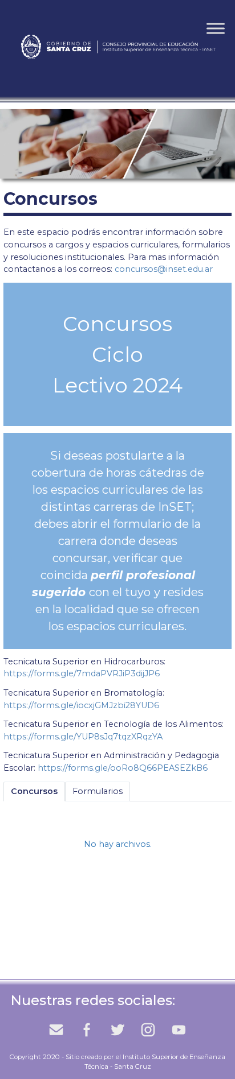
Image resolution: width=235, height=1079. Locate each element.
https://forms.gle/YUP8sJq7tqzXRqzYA (83, 736)
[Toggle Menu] (215, 28)
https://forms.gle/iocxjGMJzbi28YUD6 (81, 705)
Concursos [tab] (34, 791)
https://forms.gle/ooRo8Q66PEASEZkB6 (123, 768)
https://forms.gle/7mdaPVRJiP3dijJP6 (81, 673)
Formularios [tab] (97, 791)
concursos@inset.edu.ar (164, 269)
